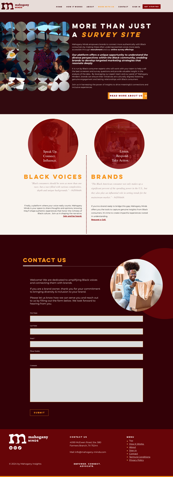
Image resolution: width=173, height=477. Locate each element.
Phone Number (35, 351)
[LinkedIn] (11, 448)
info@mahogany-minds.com (90, 452)
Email (32, 338)
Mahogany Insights (30, 464)
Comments (33, 365)
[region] (53, 144)
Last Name (33, 325)
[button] (66, 88)
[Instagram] (15, 448)
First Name (33, 313)
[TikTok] (19, 448)
